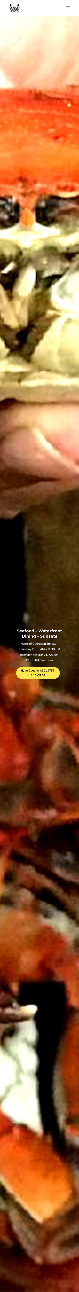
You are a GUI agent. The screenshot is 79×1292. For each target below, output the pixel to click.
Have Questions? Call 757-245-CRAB (38, 673)
